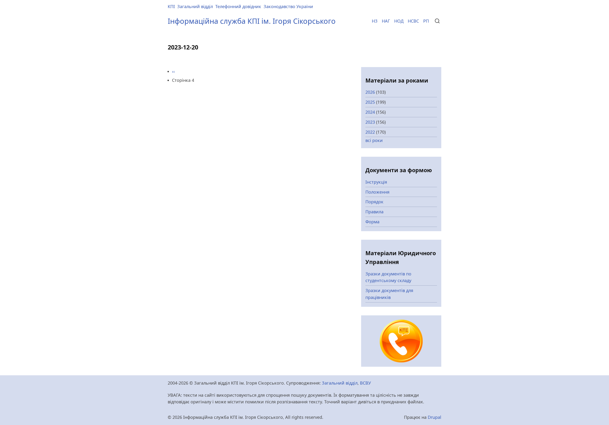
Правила (374, 212)
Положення (377, 192)
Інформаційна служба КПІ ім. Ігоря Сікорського (252, 21)
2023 (370, 122)
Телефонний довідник (238, 6)
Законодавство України (288, 6)
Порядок (374, 202)
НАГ (386, 21)
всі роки (374, 140)
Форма (372, 222)
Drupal (434, 417)
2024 (370, 112)
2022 (370, 132)
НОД (398, 21)
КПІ (171, 6)
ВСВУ (365, 383)
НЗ (375, 21)
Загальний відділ (195, 6)
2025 (370, 102)
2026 (370, 92)
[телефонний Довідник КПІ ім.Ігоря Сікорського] (401, 340)
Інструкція (376, 182)
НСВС (413, 21)
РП (426, 21)
